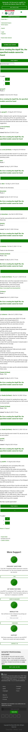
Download (18, 686)
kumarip (2, 223)
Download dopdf (10, 45)
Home (4, 686)
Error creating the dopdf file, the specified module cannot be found (13, 52)
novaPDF (4, 679)
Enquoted (13, 680)
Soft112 (20, 679)
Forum (17, 690)
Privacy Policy (9, 729)
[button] (7, 83)
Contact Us (5, 697)
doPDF (4, 688)
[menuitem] (6, 23)
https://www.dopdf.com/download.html (10, 288)
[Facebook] (2, 716)
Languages (5, 690)
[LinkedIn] (10, 716)
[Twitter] (6, 716)
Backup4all (12, 677)
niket (1, 160)
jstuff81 (2, 438)
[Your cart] (20, 12)
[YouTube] (14, 716)
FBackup (17, 677)
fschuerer (3, 291)
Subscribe (14, 712)
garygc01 (2, 89)
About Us (5, 695)
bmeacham (3, 191)
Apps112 (24, 679)
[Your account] (23, 12)
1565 (5, 255)
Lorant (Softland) (5, 126)
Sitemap (16, 729)
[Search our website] (26, 12)
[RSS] (18, 716)
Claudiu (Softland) (5, 254)
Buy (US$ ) (14, 7)
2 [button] (7, 79)
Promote (5, 699)
